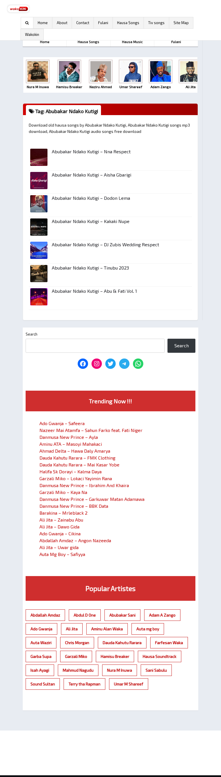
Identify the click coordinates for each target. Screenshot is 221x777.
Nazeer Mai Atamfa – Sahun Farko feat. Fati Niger (90, 430)
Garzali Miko (76, 656)
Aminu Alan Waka (107, 628)
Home (43, 22)
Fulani (103, 22)
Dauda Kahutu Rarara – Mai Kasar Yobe (79, 464)
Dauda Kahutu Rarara (122, 642)
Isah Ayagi (40, 670)
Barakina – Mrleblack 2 (63, 513)
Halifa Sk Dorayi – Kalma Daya (70, 471)
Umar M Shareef (128, 683)
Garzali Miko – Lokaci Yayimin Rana (75, 478)
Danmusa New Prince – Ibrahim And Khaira (84, 485)
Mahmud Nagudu (78, 670)
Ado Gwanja (41, 628)
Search (31, 334)
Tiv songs (156, 22)
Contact (82, 22)
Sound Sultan (43, 683)
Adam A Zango (162, 615)
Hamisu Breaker (115, 656)
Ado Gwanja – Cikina (60, 533)
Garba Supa (41, 656)
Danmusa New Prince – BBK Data (73, 506)
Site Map (181, 22)
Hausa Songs (128, 22)
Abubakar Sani (122, 615)
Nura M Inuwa (119, 670)
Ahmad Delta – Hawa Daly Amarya (74, 451)
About (62, 22)
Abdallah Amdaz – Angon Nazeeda (75, 540)
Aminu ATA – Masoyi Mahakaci (70, 444)
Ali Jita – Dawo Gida (59, 526)
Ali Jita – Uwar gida (59, 547)
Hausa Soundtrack (159, 656)
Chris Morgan (77, 642)
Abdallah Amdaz (45, 615)
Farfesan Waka (169, 642)
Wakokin (32, 34)
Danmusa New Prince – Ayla (68, 437)
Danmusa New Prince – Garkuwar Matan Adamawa (91, 499)
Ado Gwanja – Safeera (62, 423)
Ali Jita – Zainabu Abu (61, 519)
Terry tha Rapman (84, 683)
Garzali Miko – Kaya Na (63, 492)
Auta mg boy (147, 628)
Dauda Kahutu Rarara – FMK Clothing (77, 457)
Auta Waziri (41, 642)
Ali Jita (72, 628)
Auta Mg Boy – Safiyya (62, 554)
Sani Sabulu (156, 670)
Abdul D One (85, 615)
